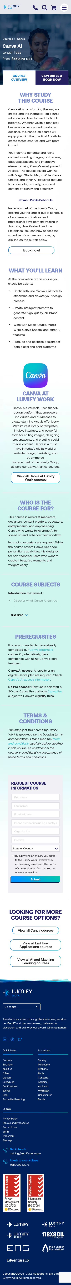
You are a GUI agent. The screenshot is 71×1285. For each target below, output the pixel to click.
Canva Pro (55, 691)
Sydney (42, 1060)
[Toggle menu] (64, 7)
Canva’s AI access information (29, 679)
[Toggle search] (44, 7)
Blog (5, 1094)
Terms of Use (10, 1127)
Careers (7, 1077)
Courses (8, 38)
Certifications (10, 1086)
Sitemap (7, 1140)
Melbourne (44, 1064)
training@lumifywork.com (25, 1153)
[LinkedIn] (5, 1038)
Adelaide (43, 1081)
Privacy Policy (10, 1118)
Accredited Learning (14, 1099)
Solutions (8, 1064)
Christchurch (45, 1094)
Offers (6, 1073)
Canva (21, 38)
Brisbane (43, 1068)
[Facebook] (12, 1038)
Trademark (8, 1135)
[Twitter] (20, 1038)
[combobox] (4, 1007)
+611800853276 (20, 1164)
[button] (19, 77)
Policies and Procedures (16, 1122)
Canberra (43, 1077)
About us (7, 1068)
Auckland (43, 1086)
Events (6, 1090)
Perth (41, 1073)
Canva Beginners (41, 649)
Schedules (8, 1081)
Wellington (43, 1090)
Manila (41, 1099)
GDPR (6, 1131)
